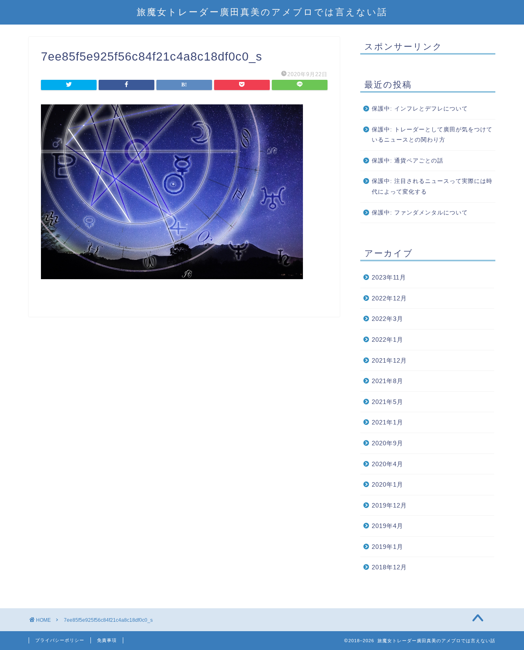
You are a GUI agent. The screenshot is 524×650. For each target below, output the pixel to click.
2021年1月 (387, 422)
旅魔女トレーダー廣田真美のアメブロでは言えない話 (262, 11)
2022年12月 (389, 298)
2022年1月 (387, 339)
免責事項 (107, 640)
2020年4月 (387, 463)
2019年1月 (387, 546)
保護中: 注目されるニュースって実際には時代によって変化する (432, 186)
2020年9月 (387, 443)
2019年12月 (389, 505)
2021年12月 (389, 360)
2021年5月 (387, 401)
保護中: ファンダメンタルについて (420, 213)
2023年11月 (389, 277)
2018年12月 (389, 567)
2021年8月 (387, 380)
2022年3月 (387, 318)
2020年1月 (387, 484)
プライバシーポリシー (59, 640)
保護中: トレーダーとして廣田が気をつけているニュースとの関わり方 (432, 134)
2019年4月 (387, 525)
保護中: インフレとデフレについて (420, 109)
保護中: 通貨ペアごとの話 (407, 161)
